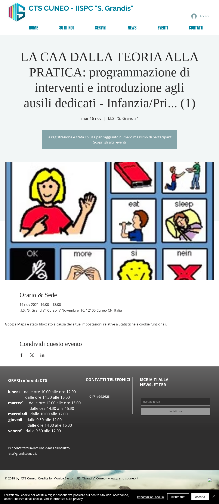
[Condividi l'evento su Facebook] (21, 355)
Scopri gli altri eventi (109, 142)
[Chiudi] (213, 497)
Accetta (200, 497)
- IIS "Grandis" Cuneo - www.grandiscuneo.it (106, 478)
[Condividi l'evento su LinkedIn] (42, 355)
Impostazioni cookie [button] (150, 497)
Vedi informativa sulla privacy (63, 499)
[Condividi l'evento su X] (32, 355)
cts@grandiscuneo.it (23, 453)
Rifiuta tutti (178, 497)
